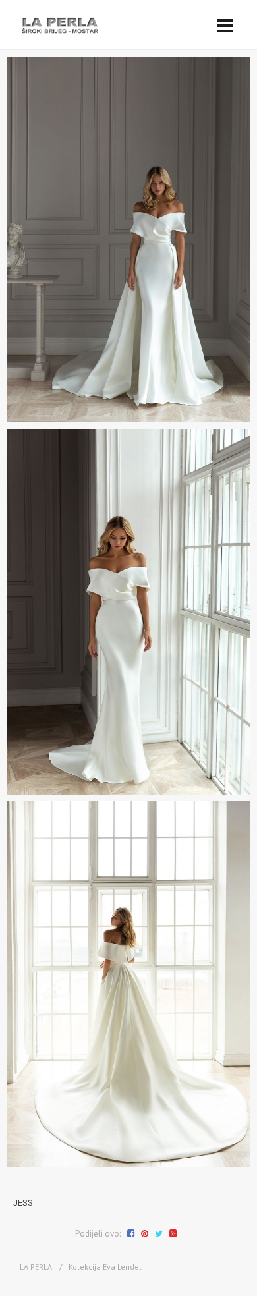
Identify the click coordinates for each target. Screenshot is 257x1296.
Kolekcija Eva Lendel (105, 1267)
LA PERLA (36, 1267)
